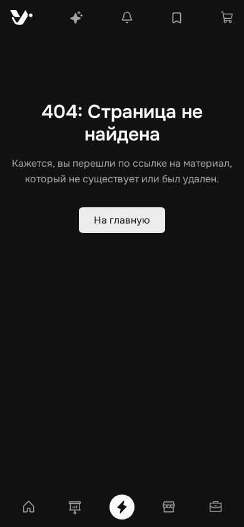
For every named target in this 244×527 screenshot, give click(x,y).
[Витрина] (168, 507)
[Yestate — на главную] (21, 17)
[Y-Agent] (76, 17)
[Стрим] (122, 507)
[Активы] (215, 507)
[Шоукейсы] (75, 507)
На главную (122, 220)
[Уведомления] (127, 17)
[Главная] (28, 507)
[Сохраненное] (176, 17)
